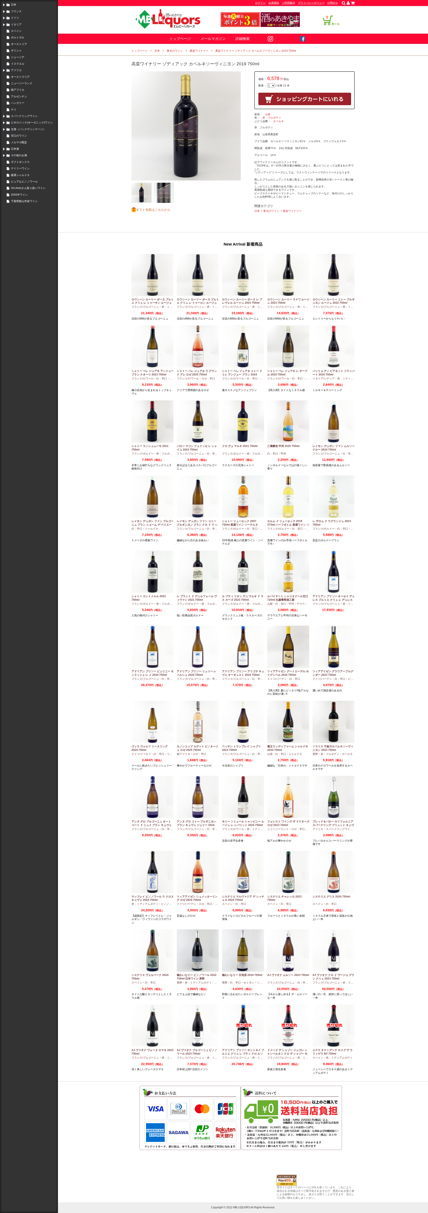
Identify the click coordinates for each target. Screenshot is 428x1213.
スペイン (16, 31)
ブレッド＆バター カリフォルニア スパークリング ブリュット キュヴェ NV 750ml (333, 825)
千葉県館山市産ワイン (24, 201)
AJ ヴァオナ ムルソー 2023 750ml (288, 975)
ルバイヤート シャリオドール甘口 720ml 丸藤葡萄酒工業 (287, 598)
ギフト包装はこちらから (153, 209)
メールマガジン (213, 39)
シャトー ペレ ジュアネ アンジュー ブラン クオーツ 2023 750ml (153, 372)
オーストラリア (20, 76)
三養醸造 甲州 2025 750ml (283, 446)
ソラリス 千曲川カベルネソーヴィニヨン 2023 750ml (333, 748)
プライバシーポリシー (311, 2)
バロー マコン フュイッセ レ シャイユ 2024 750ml (197, 448)
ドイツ (15, 17)
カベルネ (278, 121)
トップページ (180, 39)
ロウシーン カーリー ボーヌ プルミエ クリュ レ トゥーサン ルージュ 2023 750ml (153, 303)
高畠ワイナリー (199, 50)
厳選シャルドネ (20, 175)
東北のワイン (175, 50)
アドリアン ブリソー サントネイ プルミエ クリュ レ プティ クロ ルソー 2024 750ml (243, 1054)
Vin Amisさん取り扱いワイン (28, 188)
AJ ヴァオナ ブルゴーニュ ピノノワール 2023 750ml (197, 1052)
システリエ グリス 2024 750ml (331, 896)
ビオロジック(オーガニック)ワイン (32, 122)
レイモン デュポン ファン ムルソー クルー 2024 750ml (334, 448)
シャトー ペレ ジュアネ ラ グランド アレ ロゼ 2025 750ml (197, 372)
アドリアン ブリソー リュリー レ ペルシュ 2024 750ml (196, 673)
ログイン (260, 2)
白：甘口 (252, 528)
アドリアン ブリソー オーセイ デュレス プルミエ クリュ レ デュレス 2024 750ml (334, 600)
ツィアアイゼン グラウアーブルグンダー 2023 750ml (333, 673)
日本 (13, 4)
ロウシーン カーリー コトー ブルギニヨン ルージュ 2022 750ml (334, 301)
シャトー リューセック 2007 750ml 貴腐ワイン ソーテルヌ (240, 523)
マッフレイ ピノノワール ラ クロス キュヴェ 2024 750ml (153, 898)
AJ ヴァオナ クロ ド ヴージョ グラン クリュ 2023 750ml (333, 976)
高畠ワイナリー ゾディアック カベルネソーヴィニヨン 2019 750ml (255, 50)
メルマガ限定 (19, 142)
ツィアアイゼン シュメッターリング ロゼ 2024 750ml (197, 898)
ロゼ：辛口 (208, 378)
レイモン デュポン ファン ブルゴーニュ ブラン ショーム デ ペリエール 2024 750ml (153, 525)
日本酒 (15, 148)
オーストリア (19, 44)
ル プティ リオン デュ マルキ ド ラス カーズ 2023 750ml (242, 598)
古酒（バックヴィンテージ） (28, 129)
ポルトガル (17, 37)
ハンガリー (17, 102)
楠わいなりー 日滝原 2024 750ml (242, 975)
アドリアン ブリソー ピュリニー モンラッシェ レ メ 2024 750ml (153, 673)
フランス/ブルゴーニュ (145, 306)
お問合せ (332, 2)
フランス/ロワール (143, 378)
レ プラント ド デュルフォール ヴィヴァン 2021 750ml (197, 598)
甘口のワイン (19, 135)
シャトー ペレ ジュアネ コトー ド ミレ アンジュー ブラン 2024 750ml (242, 374)
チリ (13, 109)
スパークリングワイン (24, 116)
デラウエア (303, 603)
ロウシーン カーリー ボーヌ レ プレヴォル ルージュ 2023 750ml (242, 301)
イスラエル (17, 63)
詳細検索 (242, 39)
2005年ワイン (19, 194)
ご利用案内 (288, 2)
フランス (16, 11)
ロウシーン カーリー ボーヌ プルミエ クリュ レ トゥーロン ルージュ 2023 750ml (198, 303)
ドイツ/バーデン (277, 678)
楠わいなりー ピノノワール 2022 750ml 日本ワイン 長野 (196, 976)
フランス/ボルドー (143, 453)
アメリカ (16, 70)
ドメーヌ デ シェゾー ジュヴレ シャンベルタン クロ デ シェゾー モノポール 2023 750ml (287, 1054)
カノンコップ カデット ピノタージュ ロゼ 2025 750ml (197, 748)
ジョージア (17, 57)
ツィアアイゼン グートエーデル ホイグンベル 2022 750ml (288, 673)
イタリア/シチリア (324, 378)
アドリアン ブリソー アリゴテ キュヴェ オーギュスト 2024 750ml (243, 673)
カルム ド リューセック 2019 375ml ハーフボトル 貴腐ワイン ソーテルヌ (288, 525)
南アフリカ (17, 89)
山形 (267, 114)
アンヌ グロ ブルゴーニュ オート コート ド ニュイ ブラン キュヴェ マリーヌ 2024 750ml (152, 825)
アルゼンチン (19, 96)
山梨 (270, 603)
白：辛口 (161, 378)
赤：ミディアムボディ (350, 378)
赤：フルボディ (271, 117)
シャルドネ (151, 528)
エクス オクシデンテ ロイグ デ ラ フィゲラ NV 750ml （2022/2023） (333, 1054)
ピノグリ (353, 678)
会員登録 (273, 2)
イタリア (16, 24)
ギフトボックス (20, 162)
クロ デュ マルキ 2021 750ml (239, 446)
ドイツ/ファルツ (141, 754)
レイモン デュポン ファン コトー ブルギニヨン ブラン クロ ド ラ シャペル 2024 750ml (197, 525)
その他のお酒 (19, 155)
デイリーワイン (20, 168)
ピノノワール (169, 904)
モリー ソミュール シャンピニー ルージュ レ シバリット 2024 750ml (243, 823)
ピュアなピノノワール (24, 181)
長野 (315, 754)
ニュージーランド (21, 83)
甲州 (283, 453)
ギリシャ (16, 50)
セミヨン (248, 982)
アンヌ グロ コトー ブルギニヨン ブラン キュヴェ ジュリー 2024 (196, 823)
